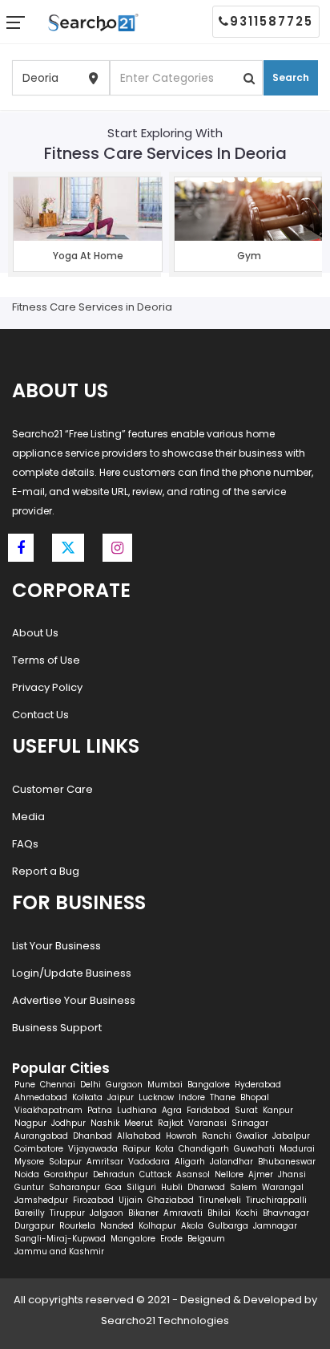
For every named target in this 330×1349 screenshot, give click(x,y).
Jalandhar (231, 1162)
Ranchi (216, 1136)
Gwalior (252, 1136)
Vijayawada (93, 1149)
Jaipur (120, 1097)
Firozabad (93, 1200)
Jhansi (292, 1174)
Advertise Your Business (73, 1000)
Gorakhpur (66, 1174)
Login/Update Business (71, 973)
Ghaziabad (170, 1200)
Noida (26, 1174)
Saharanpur (74, 1187)
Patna (99, 1110)
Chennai (57, 1085)
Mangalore (133, 1239)
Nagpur (30, 1123)
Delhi (90, 1085)
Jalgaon (106, 1213)
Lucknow (156, 1097)
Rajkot (170, 1123)
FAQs (25, 843)
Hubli (172, 1187)
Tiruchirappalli (276, 1200)
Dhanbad (92, 1136)
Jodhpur (68, 1123)
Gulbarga (228, 1226)
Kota (164, 1149)
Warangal (283, 1187)
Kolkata (87, 1097)
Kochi (246, 1213)
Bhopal (254, 1097)
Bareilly (29, 1213)
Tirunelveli (220, 1200)
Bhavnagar (286, 1213)
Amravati (183, 1213)
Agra (172, 1110)
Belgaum (206, 1239)
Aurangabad (41, 1136)
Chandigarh (204, 1149)
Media (28, 816)
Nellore (229, 1174)
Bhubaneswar (287, 1162)
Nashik (105, 1123)
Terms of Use (46, 660)
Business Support (57, 1027)
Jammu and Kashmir (59, 1251)
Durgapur (34, 1226)
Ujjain (131, 1200)
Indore (192, 1097)
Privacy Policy (47, 687)
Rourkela (77, 1226)
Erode (171, 1239)
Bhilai (219, 1213)
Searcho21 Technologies (165, 1320)
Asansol (193, 1174)
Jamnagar (275, 1226)
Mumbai (165, 1085)
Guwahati (254, 1149)
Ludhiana (137, 1110)
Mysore (29, 1162)
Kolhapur (157, 1226)
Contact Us (40, 714)
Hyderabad (258, 1085)
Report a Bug (45, 871)
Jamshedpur (41, 1200)
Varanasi (207, 1123)
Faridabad (208, 1110)
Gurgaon (124, 1085)
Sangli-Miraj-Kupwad (60, 1239)
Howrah (181, 1136)
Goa (113, 1187)
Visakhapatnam (48, 1110)
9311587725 (271, 21)
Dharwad (206, 1187)
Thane (222, 1097)
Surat (246, 1110)
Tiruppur (67, 1213)
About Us (35, 632)
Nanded (117, 1226)
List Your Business (56, 945)
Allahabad (139, 1136)
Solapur (65, 1162)
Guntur (29, 1187)
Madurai (297, 1149)
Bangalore (208, 1085)
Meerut (138, 1123)
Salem (243, 1187)
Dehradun (114, 1174)
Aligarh (190, 1162)
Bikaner (143, 1213)
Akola (192, 1226)
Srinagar (249, 1123)
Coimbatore (38, 1149)
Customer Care (52, 789)
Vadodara (149, 1162)
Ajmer (260, 1174)
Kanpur (278, 1110)
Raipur (137, 1149)
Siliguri (141, 1187)
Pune (24, 1085)
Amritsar (105, 1162)
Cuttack (155, 1174)
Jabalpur (291, 1136)
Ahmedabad (40, 1097)
